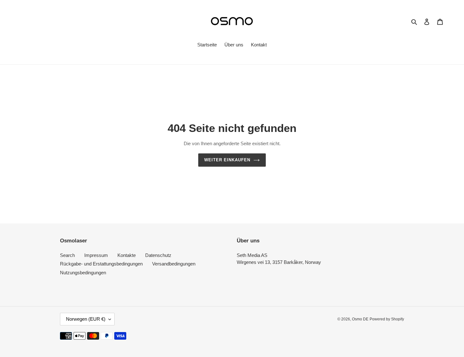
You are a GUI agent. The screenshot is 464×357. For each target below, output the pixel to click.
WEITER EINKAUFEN (227, 160)
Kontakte (126, 255)
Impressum (96, 255)
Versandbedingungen (173, 263)
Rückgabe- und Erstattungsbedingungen (101, 263)
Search (67, 255)
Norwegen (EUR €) (85, 319)
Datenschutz (158, 255)
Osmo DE (360, 319)
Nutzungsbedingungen (83, 272)
